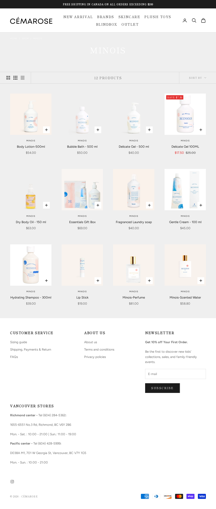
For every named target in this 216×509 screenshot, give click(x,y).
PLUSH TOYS (157, 16)
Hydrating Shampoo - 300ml (30, 297)
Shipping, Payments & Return (30, 349)
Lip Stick (82, 297)
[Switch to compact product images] (22, 77)
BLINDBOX (106, 24)
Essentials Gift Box (82, 222)
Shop (25, 38)
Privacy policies (95, 357)
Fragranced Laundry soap (134, 222)
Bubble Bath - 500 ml (82, 147)
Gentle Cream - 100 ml (185, 222)
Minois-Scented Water (185, 297)
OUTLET (130, 24)
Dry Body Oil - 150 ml (31, 222)
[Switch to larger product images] (8, 77)
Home (13, 38)
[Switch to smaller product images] (15, 77)
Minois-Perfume (134, 297)
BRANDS (105, 16)
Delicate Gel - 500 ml (134, 147)
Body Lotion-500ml (31, 147)
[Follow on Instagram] (12, 482)
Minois (37, 38)
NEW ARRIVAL (78, 16)
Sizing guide (18, 342)
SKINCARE (129, 16)
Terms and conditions (99, 349)
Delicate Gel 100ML (185, 147)
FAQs (14, 357)
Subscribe (162, 388)
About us (90, 342)
